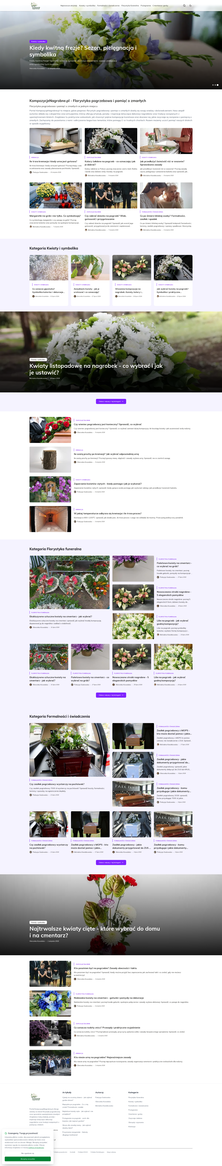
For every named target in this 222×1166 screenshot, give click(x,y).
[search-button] (184, 5)
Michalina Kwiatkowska (38, 378)
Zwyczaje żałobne (94, 157)
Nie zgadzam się (27, 1153)
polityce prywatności (36, 1148)
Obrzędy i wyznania (136, 1122)
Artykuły (66, 1092)
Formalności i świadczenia (108, 5)
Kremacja (35, 157)
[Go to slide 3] (218, 85)
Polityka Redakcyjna (97, 1152)
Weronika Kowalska (37, 68)
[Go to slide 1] (213, 85)
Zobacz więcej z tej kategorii (110, 401)
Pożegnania (146, 5)
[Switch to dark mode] (190, 5)
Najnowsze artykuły (68, 5)
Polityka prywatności (60, 1152)
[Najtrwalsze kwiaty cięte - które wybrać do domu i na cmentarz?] (111, 914)
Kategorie (133, 1092)
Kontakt (72, 1152)
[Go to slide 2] (215, 85)
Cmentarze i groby (160, 5)
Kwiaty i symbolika (87, 5)
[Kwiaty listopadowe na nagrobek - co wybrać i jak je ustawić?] (111, 351)
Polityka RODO (83, 1152)
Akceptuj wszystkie (28, 1159)
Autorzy (99, 1092)
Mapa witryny (111, 1152)
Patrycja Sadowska (102, 1097)
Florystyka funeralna (130, 5)
